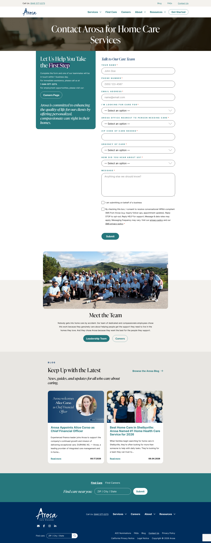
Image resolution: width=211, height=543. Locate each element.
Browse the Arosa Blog (145, 371)
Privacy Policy (168, 533)
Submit (110, 236)
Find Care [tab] (96, 482)
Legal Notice (143, 538)
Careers (126, 12)
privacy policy (156, 220)
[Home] (46, 514)
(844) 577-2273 (37, 3)
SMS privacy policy (114, 223)
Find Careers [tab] (112, 482)
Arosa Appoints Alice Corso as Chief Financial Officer (73, 429)
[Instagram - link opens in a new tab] (49, 526)
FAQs (169, 3)
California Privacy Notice (122, 538)
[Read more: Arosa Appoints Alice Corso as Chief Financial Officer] (76, 407)
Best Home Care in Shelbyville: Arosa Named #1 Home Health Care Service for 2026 (135, 431)
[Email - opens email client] (38, 526)
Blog (159, 3)
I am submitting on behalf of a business (123, 202)
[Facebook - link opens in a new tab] (44, 526)
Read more (56, 458)
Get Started (178, 12)
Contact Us (183, 3)
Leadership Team (96, 338)
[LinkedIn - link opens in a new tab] (55, 526)
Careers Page (51, 95)
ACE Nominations (123, 533)
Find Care (111, 12)
